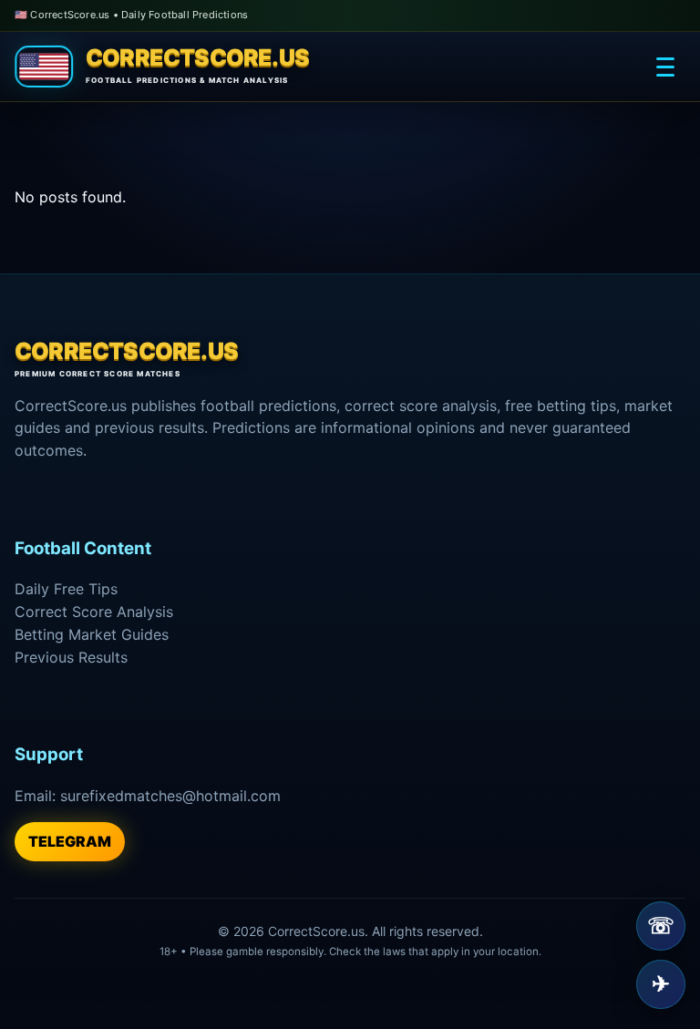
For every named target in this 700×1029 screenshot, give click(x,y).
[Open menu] (665, 66)
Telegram (69, 841)
